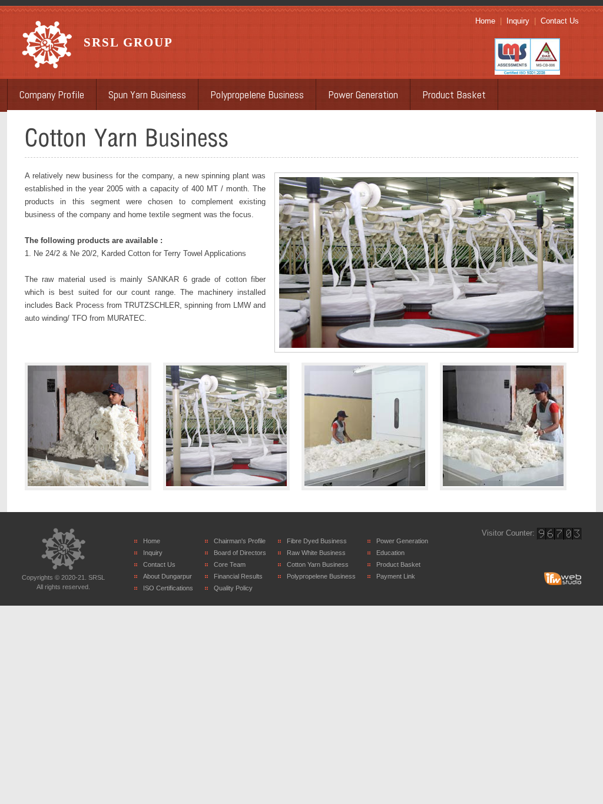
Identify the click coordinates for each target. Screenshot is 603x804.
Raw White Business (316, 552)
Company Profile (51, 94)
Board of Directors (240, 552)
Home (485, 20)
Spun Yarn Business (147, 94)
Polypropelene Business (257, 94)
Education (390, 552)
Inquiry (517, 20)
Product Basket (454, 94)
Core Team (230, 564)
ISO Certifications (168, 588)
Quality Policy (233, 588)
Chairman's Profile (240, 540)
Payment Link (395, 576)
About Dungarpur (167, 576)
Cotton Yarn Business (318, 564)
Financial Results (238, 576)
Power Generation (363, 94)
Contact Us (560, 20)
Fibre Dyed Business (317, 540)
